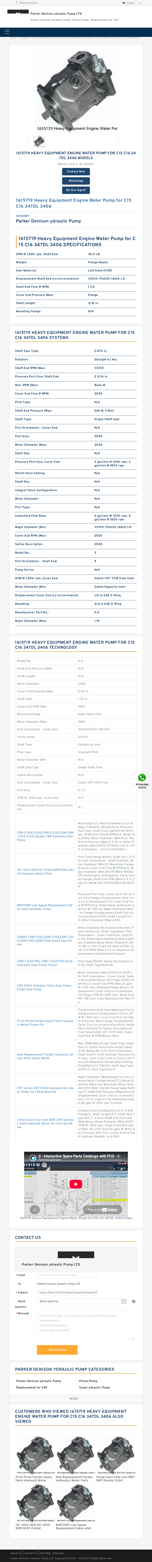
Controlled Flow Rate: (31, 516)
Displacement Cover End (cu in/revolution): (47, 595)
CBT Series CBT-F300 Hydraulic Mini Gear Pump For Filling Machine (45, 1090)
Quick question (20, 1304)
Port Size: (22, 436)
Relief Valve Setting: (30, 473)
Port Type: (22, 507)
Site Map (45, 1553)
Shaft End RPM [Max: (30, 368)
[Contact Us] (142, 781)
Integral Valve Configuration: (36, 490)
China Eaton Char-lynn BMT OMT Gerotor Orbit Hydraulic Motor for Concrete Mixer (45, 1123)
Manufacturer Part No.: (32, 612)
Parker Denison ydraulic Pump (48, 37)
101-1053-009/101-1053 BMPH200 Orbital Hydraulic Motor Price (45, 872)
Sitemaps (58, 1553)
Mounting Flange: (28, 311)
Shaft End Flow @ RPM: (32, 287)
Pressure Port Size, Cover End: (37, 462)
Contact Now (76, 172)
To (19, 1284)
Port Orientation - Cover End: (36, 428)
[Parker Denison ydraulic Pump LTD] (18, 12)
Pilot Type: (23, 402)
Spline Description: (29, 544)
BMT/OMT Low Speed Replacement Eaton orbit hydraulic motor (45, 907)
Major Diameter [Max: (31, 621)
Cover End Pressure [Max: (35, 295)
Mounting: (22, 604)
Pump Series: (24, 570)
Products (24, 37)
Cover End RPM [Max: (30, 536)
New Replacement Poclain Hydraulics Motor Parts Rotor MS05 (45, 1056)
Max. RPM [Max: (26, 385)
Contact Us (31, 1553)
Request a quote (29, 2)
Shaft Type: (23, 419)
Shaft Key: (22, 453)
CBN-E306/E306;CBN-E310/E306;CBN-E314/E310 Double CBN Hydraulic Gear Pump (45, 836)
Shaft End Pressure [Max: (33, 411)
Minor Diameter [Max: (31, 445)
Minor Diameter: (27, 499)
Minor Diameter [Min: (30, 587)
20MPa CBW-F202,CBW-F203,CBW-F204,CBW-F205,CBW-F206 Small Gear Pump (45, 940)
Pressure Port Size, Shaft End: (37, 377)
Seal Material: (26, 271)
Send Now (57, 1349)
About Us (16, 1553)
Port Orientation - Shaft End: (36, 561)
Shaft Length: (26, 303)
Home (13, 37)
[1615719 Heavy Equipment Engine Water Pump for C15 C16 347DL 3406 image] (76, 91)
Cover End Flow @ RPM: (32, 394)
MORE (74, 1399)
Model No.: (22, 553)
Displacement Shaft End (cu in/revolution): (47, 279)
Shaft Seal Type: (27, 351)
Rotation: (22, 360)
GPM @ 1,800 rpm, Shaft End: (37, 254)
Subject (22, 1293)
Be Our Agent (76, 190)
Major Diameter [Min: (30, 527)
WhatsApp (76, 181)
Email (20, 1275)
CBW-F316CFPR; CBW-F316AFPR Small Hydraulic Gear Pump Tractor (44, 963)
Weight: (21, 262)
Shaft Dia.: (22, 482)
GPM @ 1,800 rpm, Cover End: (36, 578)
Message (22, 1313)
